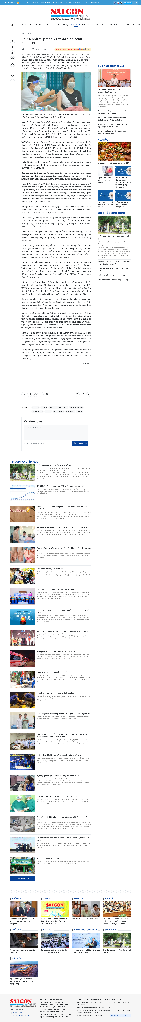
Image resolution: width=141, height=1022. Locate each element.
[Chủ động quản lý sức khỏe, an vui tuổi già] (22, 472)
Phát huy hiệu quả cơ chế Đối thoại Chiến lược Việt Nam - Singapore (22, 921)
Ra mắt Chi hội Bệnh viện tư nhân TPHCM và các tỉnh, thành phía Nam (63, 839)
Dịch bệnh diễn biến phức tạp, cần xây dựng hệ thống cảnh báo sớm (62, 818)
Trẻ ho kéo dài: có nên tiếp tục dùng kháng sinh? (121, 204)
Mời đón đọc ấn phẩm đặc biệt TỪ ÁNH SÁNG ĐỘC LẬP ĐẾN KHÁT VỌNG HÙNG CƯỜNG (54, 921)
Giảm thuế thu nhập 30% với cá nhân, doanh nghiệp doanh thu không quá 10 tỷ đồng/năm (115, 921)
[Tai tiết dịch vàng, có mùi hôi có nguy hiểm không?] (105, 195)
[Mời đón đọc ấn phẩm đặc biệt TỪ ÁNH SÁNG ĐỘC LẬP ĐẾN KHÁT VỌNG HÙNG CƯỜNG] (55, 909)
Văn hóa (85, 25)
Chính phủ (35, 407)
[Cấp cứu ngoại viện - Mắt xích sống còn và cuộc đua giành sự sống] (22, 617)
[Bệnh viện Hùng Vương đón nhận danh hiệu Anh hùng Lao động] (22, 638)
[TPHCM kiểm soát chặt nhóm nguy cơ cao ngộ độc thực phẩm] (114, 78)
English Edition (45, 2)
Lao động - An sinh (108, 25)
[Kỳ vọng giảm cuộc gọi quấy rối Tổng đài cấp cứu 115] (22, 783)
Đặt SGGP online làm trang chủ (120, 1015)
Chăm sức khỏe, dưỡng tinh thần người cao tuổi (113, 269)
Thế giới (55, 25)
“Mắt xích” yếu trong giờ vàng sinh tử (52, 672)
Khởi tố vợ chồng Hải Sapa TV (84, 919)
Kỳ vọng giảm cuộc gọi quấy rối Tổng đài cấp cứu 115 (58, 776)
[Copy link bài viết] (12, 70)
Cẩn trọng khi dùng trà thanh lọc (50, 569)
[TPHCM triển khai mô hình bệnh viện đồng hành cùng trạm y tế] (22, 534)
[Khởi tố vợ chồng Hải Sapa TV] (86, 909)
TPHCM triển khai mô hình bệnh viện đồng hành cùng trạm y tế (62, 527)
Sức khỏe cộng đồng (111, 213)
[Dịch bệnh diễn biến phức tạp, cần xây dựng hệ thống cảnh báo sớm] (22, 824)
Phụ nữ (122, 25)
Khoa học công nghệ (85, 929)
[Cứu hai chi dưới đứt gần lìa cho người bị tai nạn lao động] (22, 803)
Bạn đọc (94, 25)
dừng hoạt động (58, 411)
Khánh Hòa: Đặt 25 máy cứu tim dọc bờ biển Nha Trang (59, 755)
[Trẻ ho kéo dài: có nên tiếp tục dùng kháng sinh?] (123, 195)
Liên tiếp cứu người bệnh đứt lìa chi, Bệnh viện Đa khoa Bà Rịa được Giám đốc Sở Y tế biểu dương (62, 735)
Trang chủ (11, 25)
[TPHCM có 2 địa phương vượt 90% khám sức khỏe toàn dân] (22, 493)
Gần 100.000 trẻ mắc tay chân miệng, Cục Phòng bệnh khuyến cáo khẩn (64, 549)
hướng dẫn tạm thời (76, 407)
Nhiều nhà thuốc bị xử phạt (48, 858)
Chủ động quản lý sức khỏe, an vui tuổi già (54, 465)
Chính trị (19, 25)
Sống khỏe (75, 25)
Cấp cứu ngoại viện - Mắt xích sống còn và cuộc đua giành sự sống (64, 610)
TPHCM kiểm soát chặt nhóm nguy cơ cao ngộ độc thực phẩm (113, 90)
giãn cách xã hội (37, 411)
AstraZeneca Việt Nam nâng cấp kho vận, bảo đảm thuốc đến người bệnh (62, 508)
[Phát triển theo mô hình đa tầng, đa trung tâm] (22, 700)
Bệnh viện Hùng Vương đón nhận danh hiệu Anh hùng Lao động (62, 631)
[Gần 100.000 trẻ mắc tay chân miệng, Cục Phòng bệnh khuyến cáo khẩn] (22, 555)
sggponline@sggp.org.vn (21, 1015)
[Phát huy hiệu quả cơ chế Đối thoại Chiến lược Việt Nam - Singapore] (24, 909)
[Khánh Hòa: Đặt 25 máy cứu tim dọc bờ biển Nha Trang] (22, 762)
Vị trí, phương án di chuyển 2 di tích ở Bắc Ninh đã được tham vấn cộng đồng (23, 981)
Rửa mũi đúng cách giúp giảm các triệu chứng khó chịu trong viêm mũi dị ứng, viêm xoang (123, 182)
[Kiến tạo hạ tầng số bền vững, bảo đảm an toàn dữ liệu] (86, 940)
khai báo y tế (70, 411)
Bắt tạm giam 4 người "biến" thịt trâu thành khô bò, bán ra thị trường (113, 112)
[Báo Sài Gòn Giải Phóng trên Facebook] (115, 3)
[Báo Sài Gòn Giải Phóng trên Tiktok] (121, 3)
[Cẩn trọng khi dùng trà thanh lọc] (22, 576)
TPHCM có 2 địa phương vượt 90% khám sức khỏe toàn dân (61, 486)
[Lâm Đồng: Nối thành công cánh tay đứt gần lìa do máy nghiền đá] (22, 720)
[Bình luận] (12, 76)
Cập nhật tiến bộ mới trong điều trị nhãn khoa (55, 589)
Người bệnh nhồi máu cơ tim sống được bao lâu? (105, 180)
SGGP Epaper (95, 2)
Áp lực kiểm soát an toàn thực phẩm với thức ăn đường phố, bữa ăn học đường (114, 119)
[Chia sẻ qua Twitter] (12, 52)
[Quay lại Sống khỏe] (12, 81)
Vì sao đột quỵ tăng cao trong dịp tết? (113, 163)
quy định (44, 407)
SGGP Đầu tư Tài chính (73, 2)
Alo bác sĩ (104, 139)
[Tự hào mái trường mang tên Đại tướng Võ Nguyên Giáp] (55, 940)
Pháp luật (37, 25)
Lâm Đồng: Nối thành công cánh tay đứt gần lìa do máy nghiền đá (63, 714)
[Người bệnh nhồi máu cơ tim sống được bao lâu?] (105, 171)
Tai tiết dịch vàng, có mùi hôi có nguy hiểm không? (105, 204)
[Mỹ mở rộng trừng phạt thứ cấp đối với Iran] (24, 940)
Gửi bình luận (81, 443)
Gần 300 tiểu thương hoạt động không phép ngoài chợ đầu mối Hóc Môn (113, 126)
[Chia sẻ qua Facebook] (12, 47)
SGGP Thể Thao (58, 2)
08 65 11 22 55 (17, 1013)
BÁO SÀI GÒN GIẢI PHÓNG (70, 14)
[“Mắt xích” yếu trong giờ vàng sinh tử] (22, 679)
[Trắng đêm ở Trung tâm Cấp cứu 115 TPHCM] (22, 658)
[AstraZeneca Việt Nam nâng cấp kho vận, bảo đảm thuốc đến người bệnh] (22, 514)
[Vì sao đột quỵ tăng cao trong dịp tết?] (114, 151)
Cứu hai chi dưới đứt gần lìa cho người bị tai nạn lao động (60, 796)
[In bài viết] (12, 64)
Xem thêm (21, 878)
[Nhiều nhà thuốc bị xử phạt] (22, 865)
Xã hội (28, 25)
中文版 (85, 2)
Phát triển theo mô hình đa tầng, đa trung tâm (55, 693)
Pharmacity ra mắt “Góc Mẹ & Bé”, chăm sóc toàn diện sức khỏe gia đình (114, 263)
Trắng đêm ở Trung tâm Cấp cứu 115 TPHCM (55, 651)
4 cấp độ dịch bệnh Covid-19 (58, 407)
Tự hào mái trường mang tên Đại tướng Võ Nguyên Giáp (54, 951)
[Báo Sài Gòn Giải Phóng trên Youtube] (118, 3)
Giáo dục (65, 25)
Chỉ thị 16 (48, 411)
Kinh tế (47, 25)
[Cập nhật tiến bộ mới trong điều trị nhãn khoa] (22, 596)
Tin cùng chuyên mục (24, 461)
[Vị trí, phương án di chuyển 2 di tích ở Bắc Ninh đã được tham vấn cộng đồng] (24, 969)
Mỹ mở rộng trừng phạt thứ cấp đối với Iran (22, 951)
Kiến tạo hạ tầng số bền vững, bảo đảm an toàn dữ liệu (86, 951)
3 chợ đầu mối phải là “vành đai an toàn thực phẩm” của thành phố (114, 132)
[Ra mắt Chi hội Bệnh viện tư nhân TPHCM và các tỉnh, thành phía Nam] (22, 845)
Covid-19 (80, 411)
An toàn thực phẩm (111, 66)
